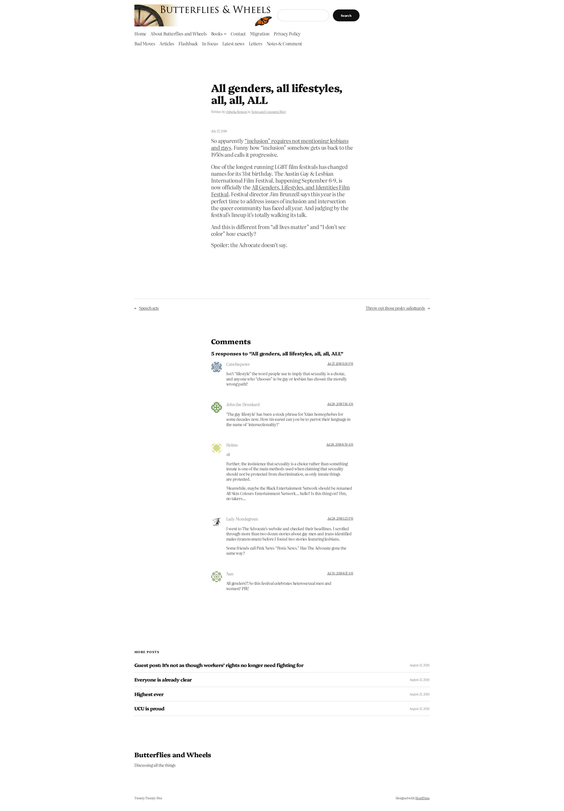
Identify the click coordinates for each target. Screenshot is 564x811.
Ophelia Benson (236, 111)
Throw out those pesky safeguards (395, 308)
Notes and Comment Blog (268, 111)
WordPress (422, 798)
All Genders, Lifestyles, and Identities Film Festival (280, 190)
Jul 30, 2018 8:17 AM (340, 573)
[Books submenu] (225, 33)
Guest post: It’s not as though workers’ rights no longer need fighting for (218, 665)
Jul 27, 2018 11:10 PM (340, 363)
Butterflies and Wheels (172, 754)
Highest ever (148, 694)
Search (346, 15)
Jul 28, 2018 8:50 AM (339, 444)
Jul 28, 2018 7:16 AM (340, 404)
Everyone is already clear (163, 679)
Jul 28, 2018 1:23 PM (340, 518)
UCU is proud (149, 708)
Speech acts (149, 308)
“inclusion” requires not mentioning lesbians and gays (280, 144)
